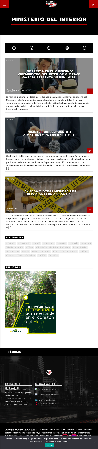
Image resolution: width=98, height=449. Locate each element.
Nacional (10, 120)
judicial (25, 251)
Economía (73, 243)
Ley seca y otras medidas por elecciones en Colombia (50, 192)
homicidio (65, 247)
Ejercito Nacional (14, 247)
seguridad (30, 255)
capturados (48, 243)
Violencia (53, 255)
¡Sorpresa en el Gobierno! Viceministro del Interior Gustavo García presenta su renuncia (49, 74)
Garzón (29, 247)
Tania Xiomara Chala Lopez (18, 90)
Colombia (61, 243)
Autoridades (24, 243)
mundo (35, 251)
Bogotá (36, 243)
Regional (10, 255)
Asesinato (10, 243)
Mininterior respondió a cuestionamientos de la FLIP (49, 133)
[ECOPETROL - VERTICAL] (49, 302)
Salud (20, 255)
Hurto (83, 247)
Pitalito (64, 251)
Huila (75, 247)
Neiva (55, 251)
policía (73, 251)
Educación (86, 243)
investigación (12, 251)
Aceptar (49, 445)
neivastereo (12, 149)
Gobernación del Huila (47, 247)
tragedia (42, 255)
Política (9, 60)
